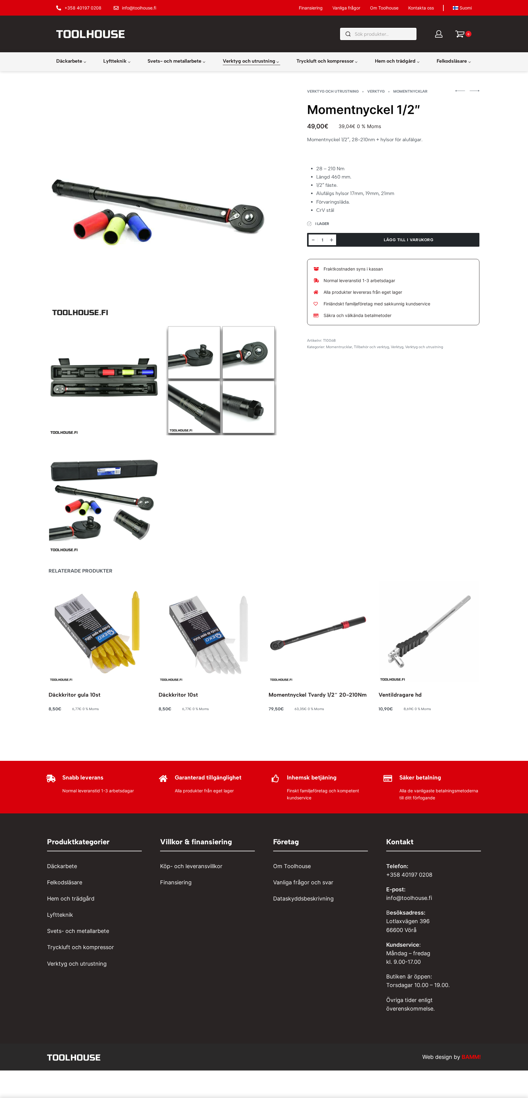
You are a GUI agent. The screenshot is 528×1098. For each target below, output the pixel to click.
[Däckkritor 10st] (209, 631)
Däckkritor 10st (178, 694)
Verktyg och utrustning (333, 91)
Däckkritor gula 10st (75, 694)
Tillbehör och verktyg (371, 347)
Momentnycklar (410, 91)
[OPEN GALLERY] (163, 204)
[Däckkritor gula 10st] (99, 631)
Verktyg (376, 91)
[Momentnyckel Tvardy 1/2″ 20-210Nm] (319, 631)
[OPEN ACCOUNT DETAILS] (439, 34)
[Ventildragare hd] (429, 631)
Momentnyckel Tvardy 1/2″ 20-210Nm (318, 694)
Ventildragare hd (400, 694)
